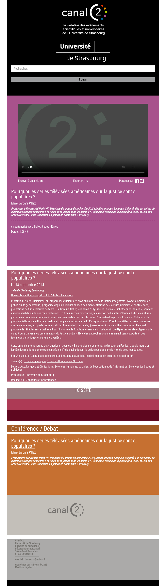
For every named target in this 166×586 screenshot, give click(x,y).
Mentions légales (23, 567)
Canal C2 (19, 540)
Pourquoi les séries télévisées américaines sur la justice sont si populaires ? (74, 443)
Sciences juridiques (35, 361)
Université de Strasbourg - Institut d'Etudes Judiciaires (42, 295)
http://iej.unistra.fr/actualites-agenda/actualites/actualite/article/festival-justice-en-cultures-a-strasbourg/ (72, 355)
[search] (83, 68)
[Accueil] (83, 19)
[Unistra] (83, 52)
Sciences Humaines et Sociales (65, 361)
